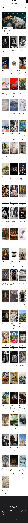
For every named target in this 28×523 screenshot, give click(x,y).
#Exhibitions (5, 28)
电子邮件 (11, 510)
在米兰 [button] (3, 7)
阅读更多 (8, 33)
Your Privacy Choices (6, 511)
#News (2, 323)
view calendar (14, 10)
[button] (1, 1)
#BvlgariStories (11, 133)
